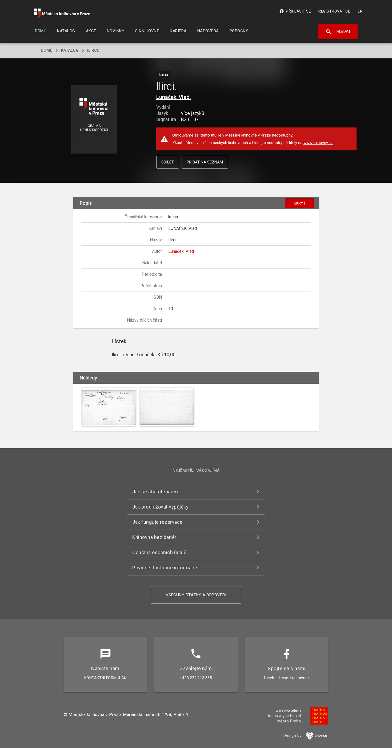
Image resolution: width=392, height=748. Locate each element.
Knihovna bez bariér (154, 537)
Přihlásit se (295, 11)
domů (47, 50)
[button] (94, 120)
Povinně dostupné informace (164, 567)
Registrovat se (334, 11)
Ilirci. (93, 50)
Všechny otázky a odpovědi (196, 595)
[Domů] (62, 13)
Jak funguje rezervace (157, 522)
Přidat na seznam (205, 162)
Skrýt (300, 203)
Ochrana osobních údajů (159, 552)
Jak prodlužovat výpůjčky (160, 507)
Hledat (338, 32)
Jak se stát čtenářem (155, 491)
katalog (70, 50)
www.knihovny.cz (318, 142)
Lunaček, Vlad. (173, 97)
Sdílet (167, 162)
